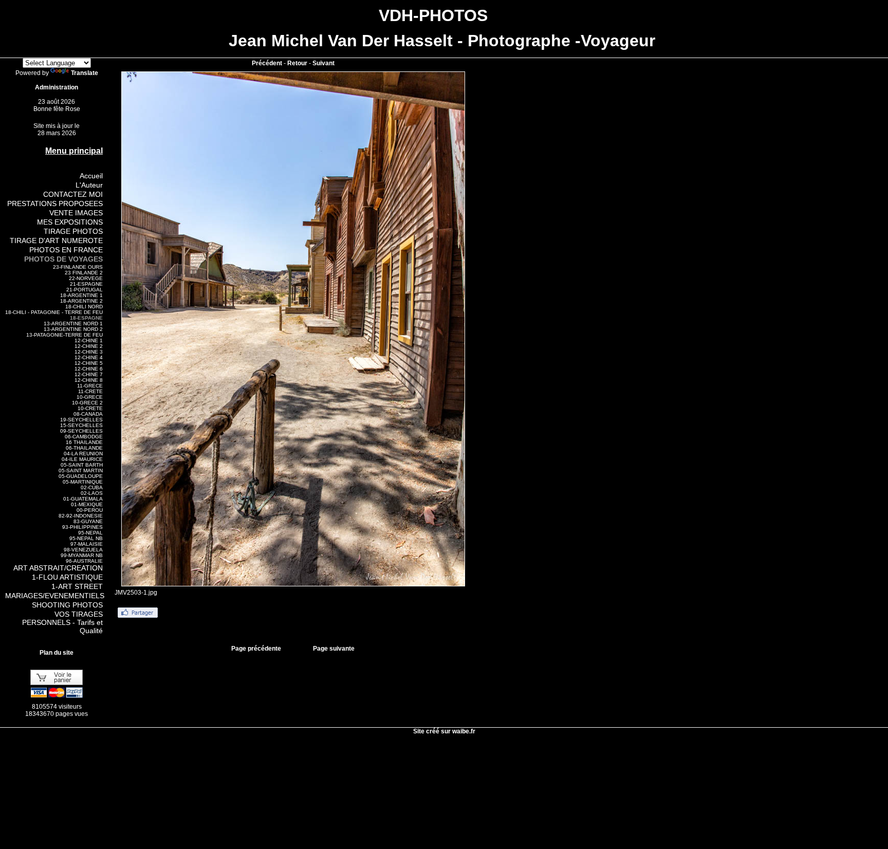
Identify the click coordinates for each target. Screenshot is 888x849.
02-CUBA (92, 487)
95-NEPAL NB (86, 538)
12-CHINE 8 (89, 380)
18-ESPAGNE (86, 318)
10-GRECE (90, 397)
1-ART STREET (77, 586)
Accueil (91, 176)
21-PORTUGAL (84, 289)
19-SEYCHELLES (81, 419)
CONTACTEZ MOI (73, 194)
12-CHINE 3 (89, 352)
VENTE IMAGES (76, 213)
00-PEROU (90, 510)
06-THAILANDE (84, 448)
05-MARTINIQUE (83, 482)
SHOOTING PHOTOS (67, 605)
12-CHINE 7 (89, 374)
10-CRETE (90, 408)
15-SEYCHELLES (81, 425)
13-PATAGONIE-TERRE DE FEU (64, 335)
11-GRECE (90, 386)
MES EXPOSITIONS (70, 222)
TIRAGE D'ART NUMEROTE (56, 240)
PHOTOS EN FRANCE (66, 250)
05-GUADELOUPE (81, 476)
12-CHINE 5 (89, 363)
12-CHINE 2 (89, 346)
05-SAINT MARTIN (81, 470)
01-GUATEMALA (83, 499)
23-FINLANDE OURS (78, 267)
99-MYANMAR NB (82, 555)
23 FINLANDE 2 (84, 272)
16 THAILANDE (84, 442)
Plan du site (56, 652)
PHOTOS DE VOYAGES (63, 259)
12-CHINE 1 (89, 340)
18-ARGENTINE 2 (81, 301)
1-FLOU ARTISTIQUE (67, 577)
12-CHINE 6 (89, 369)
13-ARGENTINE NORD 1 (73, 323)
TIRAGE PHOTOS (73, 231)
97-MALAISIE (86, 544)
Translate (84, 73)
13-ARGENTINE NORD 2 (73, 329)
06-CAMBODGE (84, 436)
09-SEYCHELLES (81, 431)
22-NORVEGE (86, 278)
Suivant (323, 63)
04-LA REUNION (83, 453)
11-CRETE (90, 391)
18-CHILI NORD (84, 306)
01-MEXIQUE (87, 504)
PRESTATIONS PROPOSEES (55, 203)
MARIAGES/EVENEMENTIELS (54, 596)
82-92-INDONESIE (81, 516)
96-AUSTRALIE (84, 561)
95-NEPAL (90, 533)
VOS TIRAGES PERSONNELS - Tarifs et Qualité (62, 622)
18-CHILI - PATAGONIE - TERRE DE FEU (54, 312)
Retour (297, 63)
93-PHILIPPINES (82, 527)
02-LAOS (92, 493)
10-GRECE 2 (87, 402)
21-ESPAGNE (86, 284)
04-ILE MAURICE (82, 459)
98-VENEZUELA (83, 549)
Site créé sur (444, 731)
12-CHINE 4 (89, 357)
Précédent (267, 63)
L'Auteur (89, 185)
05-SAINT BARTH (82, 465)
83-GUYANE (88, 521)
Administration (56, 87)
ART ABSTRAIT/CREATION (58, 568)
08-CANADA (88, 414)
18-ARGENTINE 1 (81, 295)
